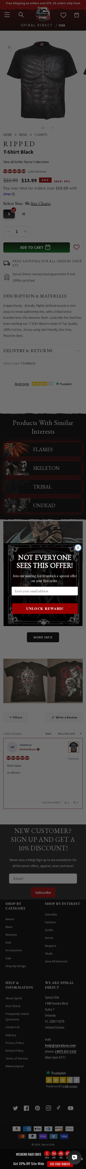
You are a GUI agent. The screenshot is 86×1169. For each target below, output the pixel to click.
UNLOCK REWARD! (45, 608)
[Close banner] (82, 1159)
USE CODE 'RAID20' (60, 1164)
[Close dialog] (78, 548)
